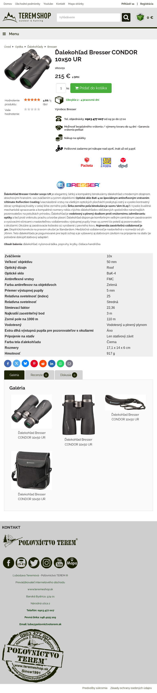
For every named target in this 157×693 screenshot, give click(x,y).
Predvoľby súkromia (94, 688)
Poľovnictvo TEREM (53, 575)
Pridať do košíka (92, 88)
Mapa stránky (76, 3)
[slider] (32, 99)
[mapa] (72, 567)
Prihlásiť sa (127, 3)
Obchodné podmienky (27, 3)
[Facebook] (9, 567)
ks (68, 88)
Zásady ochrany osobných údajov (131, 688)
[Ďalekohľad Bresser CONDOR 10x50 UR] (28, 70)
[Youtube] (59, 567)
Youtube (48, 3)
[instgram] (47, 567)
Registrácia (146, 3)
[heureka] (21, 567)
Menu (13, 34)
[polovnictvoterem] (40, 547)
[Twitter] (34, 567)
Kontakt (60, 3)
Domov (8, 3)
